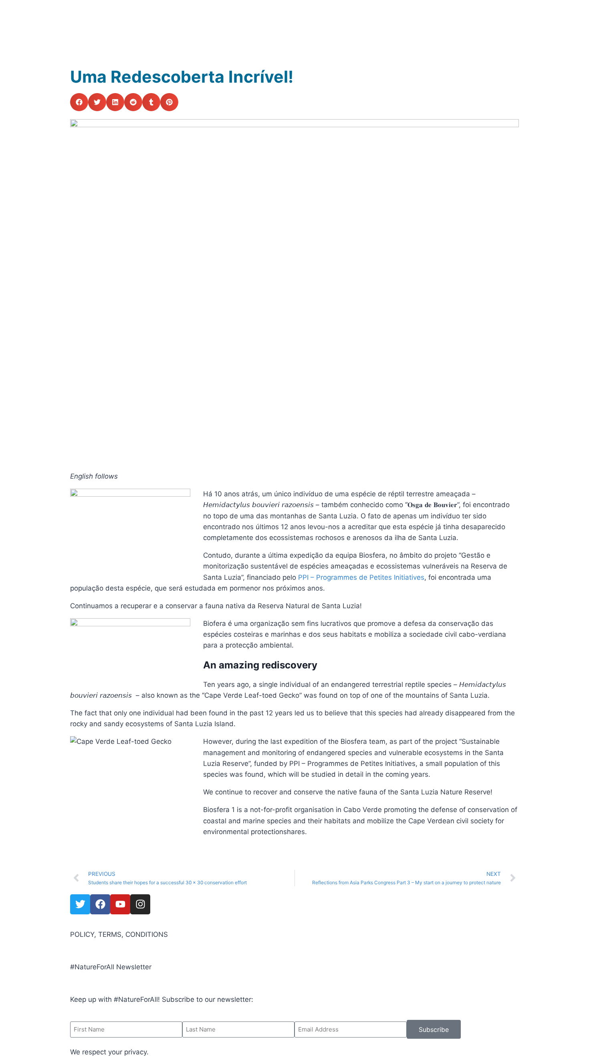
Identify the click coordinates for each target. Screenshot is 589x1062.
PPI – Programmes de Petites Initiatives (361, 577)
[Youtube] (120, 904)
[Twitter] (80, 904)
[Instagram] (140, 904)
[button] (79, 102)
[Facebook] (100, 904)
